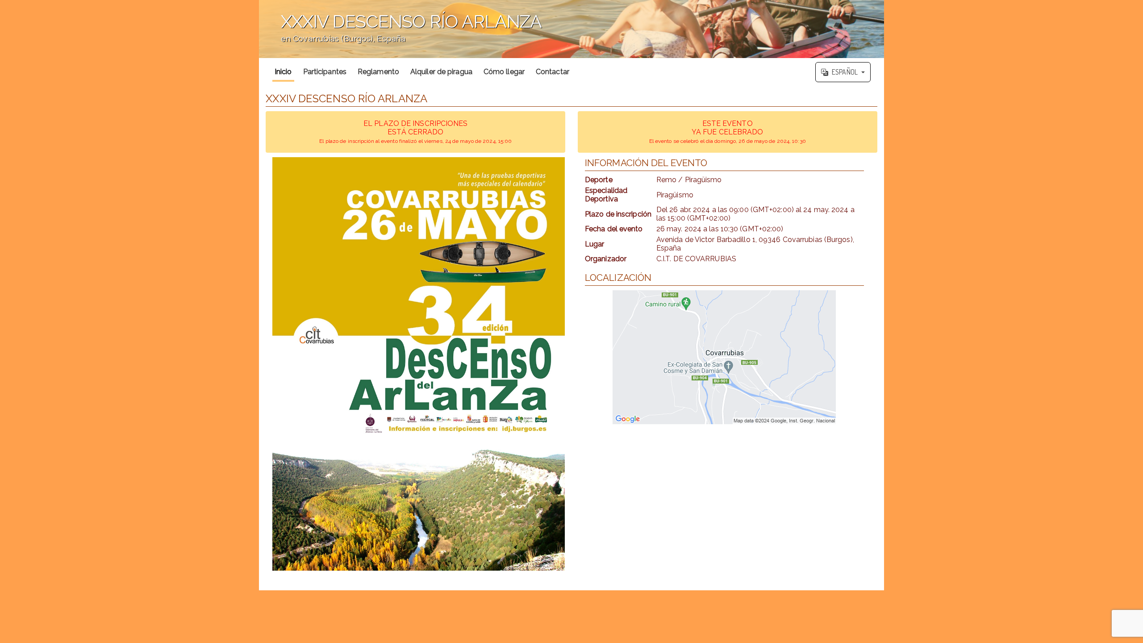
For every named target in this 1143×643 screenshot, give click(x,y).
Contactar (552, 71)
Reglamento (378, 71)
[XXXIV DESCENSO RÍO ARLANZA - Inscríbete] (418, 364)
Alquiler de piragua (441, 71)
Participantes (324, 71)
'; (400, 34)
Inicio (283, 71)
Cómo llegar (504, 71)
